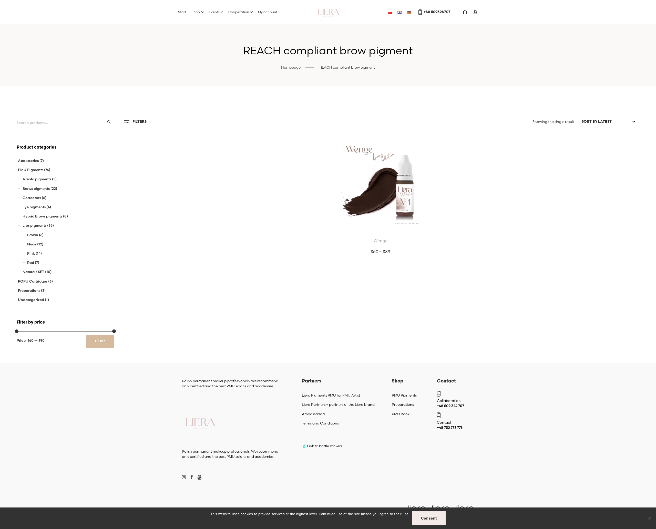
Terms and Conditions (320, 423)
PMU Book (400, 414)
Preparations (29, 290)
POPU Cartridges (32, 281)
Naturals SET (33, 271)
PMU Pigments (30, 170)
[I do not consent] (649, 518)
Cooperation (238, 12)
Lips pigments (34, 225)
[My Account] (475, 12)
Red (30, 262)
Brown (32, 235)
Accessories (28, 160)
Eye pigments (34, 207)
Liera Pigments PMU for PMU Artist (331, 395)
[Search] (109, 122)
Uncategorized (31, 299)
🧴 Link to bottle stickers (322, 446)
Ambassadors (313, 414)
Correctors (32, 197)
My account (267, 12)
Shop (195, 12)
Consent (429, 518)
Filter (100, 341)
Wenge (381, 240)
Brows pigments (36, 188)
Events (214, 12)
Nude (31, 244)
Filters (139, 122)
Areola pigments (37, 179)
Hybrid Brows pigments (42, 216)
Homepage (291, 67)
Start (182, 12)
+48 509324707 (437, 12)
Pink (31, 253)
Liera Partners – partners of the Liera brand (338, 404)
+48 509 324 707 (450, 405)
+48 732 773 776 (450, 427)
